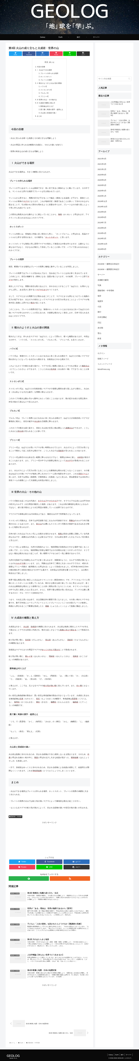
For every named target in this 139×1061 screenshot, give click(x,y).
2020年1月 (102, 196)
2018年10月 (102, 244)
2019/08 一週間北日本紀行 (108, 264)
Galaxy (111, 1055)
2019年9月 (102, 212)
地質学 (100, 301)
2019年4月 (102, 233)
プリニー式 (44, 96)
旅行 (99, 312)
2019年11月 (102, 201)
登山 (99, 333)
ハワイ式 (43, 86)
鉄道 (99, 338)
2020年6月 (102, 180)
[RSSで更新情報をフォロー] (70, 878)
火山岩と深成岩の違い (48, 113)
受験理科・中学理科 (16, 816)
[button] (129, 78)
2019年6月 (102, 228)
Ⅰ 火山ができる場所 (44, 70)
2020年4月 (102, 191)
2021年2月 (102, 169)
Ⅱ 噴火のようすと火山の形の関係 (49, 83)
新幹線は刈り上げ (46, 106)
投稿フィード (103, 359)
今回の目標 (41, 67)
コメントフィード (105, 364)
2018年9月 (102, 249)
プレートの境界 (46, 80)
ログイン (101, 353)
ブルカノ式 (44, 93)
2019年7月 (102, 223)
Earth (117, 1055)
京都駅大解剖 (103, 280)
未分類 (100, 328)
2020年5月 (102, 185)
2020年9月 (102, 175)
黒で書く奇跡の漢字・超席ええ (51, 109)
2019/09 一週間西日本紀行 (108, 269)
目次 (46, 62)
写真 (99, 285)
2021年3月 (102, 164)
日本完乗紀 (102, 317)
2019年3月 (102, 238)
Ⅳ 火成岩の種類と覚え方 (46, 103)
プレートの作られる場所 (49, 73)
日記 (99, 323)
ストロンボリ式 (46, 90)
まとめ (39, 116)
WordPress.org (104, 369)
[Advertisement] (49, 838)
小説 (99, 307)
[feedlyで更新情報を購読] (29, 878)
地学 (99, 296)
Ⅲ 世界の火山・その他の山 (47, 100)
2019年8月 (102, 217)
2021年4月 (102, 159)
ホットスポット (46, 76)
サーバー (101, 275)
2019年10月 (102, 207)
